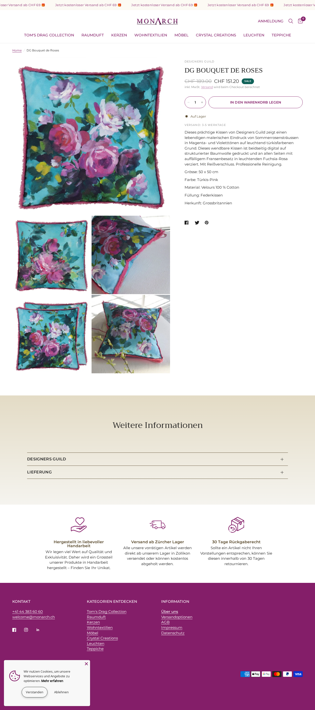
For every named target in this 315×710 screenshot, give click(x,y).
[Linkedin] (41, 629)
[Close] (86, 663)
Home (17, 50)
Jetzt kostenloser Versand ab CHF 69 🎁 (76, 5)
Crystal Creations (216, 35)
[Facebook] (17, 629)
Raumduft (92, 35)
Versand (207, 87)
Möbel (181, 35)
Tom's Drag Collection (49, 35)
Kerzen (119, 35)
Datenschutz (173, 633)
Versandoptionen (176, 617)
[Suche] (291, 21)
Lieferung (39, 472)
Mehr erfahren (52, 681)
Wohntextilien (150, 35)
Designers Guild (46, 459)
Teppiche (281, 35)
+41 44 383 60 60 (27, 611)
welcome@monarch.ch (33, 617)
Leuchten (253, 35)
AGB (165, 622)
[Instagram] (29, 629)
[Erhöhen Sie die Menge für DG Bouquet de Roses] (202, 102)
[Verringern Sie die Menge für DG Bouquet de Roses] (188, 102)
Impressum (171, 627)
